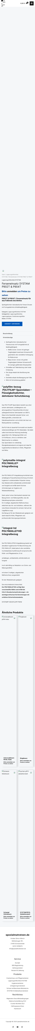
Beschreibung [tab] (7, 333)
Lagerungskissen (7, 316)
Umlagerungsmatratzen (17, 986)
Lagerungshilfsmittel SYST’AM (17, 981)
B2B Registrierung (17, 965)
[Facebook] (13, 1027)
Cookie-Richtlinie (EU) (17, 1003)
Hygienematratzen (17, 983)
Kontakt (17, 963)
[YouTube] (17, 1027)
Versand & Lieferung (17, 970)
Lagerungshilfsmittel (16, 314)
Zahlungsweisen (17, 968)
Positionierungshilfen (18, 316)
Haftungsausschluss (17, 1006)
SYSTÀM (8, 318)
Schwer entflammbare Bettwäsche (17, 988)
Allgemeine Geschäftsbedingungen (17, 998)
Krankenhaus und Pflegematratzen (17, 978)
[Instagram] (22, 1027)
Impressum (17, 1008)
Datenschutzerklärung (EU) (17, 1001)
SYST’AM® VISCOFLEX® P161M (12, 602)
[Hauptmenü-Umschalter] (32, 3)
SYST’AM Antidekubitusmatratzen (17, 991)
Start (3, 274)
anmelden (12, 291)
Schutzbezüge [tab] (8, 337)
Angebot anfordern (12, 324)
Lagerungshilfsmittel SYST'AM (11, 280)
